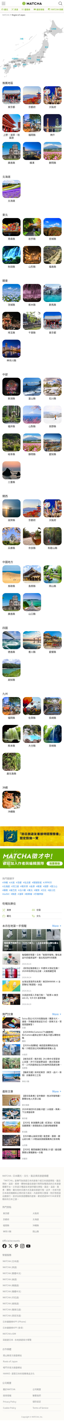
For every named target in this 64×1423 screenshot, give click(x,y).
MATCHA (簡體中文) (12, 1291)
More (55, 925)
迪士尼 (52, 890)
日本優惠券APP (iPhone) (14, 1321)
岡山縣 (52, 586)
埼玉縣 (11, 332)
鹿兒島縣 (11, 773)
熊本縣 (11, 745)
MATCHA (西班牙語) (12, 1315)
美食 (16, 9)
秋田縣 (11, 266)
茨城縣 (11, 304)
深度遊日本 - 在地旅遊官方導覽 (17, 1339)
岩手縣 (32, 238)
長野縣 (52, 426)
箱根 (6, 890)
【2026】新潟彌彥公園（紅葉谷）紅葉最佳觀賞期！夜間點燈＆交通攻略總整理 (41, 1124)
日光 (44, 890)
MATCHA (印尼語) (11, 1297)
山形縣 (32, 266)
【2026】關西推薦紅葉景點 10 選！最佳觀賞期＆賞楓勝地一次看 (41, 1151)
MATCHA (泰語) (10, 1279)
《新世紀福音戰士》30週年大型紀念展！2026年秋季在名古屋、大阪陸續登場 (41, 969)
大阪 (12, 882)
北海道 (11, 200)
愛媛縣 (52, 652)
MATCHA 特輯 (57, 9)
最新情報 (40, 9)
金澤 (33, 886)
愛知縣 (52, 454)
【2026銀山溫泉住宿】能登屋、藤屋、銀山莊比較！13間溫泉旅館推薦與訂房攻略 (41, 1137)
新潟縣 (11, 398)
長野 (46, 886)
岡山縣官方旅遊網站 (12, 1355)
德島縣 (11, 652)
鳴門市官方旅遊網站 (12, 1367)
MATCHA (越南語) (11, 1303)
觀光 (6, 9)
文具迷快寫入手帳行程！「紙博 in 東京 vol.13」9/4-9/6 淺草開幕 (40, 996)
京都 (19, 882)
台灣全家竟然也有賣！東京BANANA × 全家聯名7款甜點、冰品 (41, 983)
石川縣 (52, 398)
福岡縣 (32, 135)
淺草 (21, 894)
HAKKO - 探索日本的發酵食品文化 (19, 1373)
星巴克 (13, 890)
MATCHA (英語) (10, 1267)
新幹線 (29, 894)
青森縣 (11, 238)
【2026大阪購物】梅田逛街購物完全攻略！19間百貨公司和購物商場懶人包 (40, 1047)
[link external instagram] (23, 1247)
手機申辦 (39, 894)
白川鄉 (22, 890)
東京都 (11, 107)
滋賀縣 (11, 520)
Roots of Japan (10, 1361)
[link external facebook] (5, 1247)
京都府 (32, 107)
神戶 (52, 135)
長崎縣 (52, 717)
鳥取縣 (11, 586)
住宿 (38, 909)
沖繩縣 (11, 811)
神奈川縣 (11, 360)
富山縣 (32, 398)
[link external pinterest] (17, 1247)
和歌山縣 (52, 548)
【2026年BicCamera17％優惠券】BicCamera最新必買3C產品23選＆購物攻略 (41, 1034)
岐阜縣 (11, 454)
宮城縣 (52, 238)
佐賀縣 (32, 717)
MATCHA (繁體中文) (12, 1273)
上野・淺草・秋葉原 (11, 136)
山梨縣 (32, 426)
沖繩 (6, 882)
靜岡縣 (52, 162)
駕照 (37, 890)
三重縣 (11, 482)
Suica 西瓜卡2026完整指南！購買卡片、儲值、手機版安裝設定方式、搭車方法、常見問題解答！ (42, 1021)
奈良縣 (32, 548)
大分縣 (32, 745)
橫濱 (32, 162)
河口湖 (16, 886)
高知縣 (11, 679)
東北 (30, 890)
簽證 (14, 894)
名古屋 (27, 882)
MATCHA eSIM (9, 1333)
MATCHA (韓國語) (11, 1285)
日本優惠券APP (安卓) (13, 1327)
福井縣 (11, 426)
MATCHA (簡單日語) (12, 1309)
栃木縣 (32, 304)
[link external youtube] (29, 1247)
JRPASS (48, 882)
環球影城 (37, 882)
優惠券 (27, 9)
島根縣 (32, 586)
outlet (6, 894)
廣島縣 (11, 162)
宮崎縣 (52, 745)
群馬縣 (52, 304)
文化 (38, 915)
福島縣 (52, 266)
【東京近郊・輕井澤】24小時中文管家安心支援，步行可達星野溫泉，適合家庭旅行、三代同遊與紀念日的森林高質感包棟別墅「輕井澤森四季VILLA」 (42, 1063)
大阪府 (52, 107)
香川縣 (32, 652)
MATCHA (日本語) (11, 1261)
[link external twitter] (11, 1247)
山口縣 (32, 614)
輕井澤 (25, 886)
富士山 (54, 886)
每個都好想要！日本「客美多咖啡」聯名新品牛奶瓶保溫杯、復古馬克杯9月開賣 (42, 956)
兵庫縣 (11, 548)
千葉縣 (32, 332)
